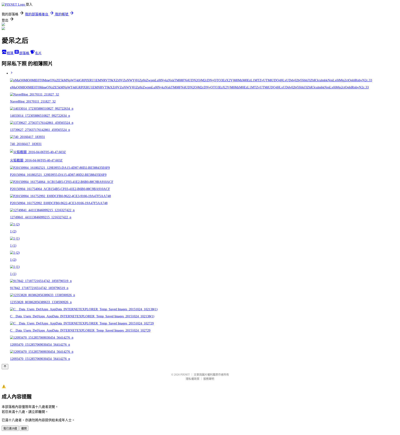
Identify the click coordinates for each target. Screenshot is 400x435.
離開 (24, 428)
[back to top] (5, 366)
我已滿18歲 (10, 428)
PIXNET (185, 374)
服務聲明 (208, 378)
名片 (38, 53)
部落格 (24, 53)
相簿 (10, 53)
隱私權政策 (192, 378)
